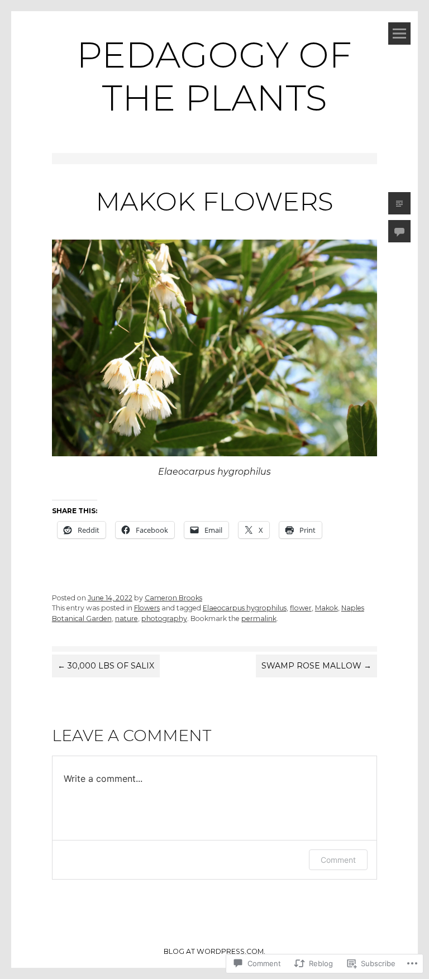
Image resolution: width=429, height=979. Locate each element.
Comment (338, 860)
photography (164, 618)
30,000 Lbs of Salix (106, 666)
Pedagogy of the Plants (214, 76)
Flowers (147, 608)
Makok (326, 608)
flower (301, 608)
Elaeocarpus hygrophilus (245, 608)
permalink (259, 618)
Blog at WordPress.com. (214, 951)
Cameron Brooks (173, 598)
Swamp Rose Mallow (316, 666)
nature (126, 618)
